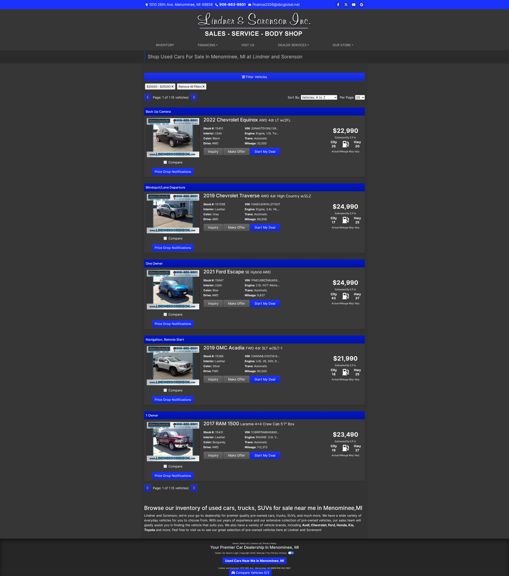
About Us (244, 543)
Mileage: (250, 143)
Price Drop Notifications (173, 172)
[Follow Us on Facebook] (338, 5)
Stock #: (208, 128)
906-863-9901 (232, 4)
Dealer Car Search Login (226, 553)
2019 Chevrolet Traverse (257, 196)
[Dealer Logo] (254, 24)
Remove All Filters (190, 86)
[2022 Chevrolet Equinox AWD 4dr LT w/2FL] (173, 137)
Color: (207, 138)
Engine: (250, 133)
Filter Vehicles (256, 77)
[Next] (193, 97)
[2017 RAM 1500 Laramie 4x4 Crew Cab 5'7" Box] (173, 441)
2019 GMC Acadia (242, 348)
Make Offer (236, 152)
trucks (281, 515)
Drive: (207, 143)
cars (271, 515)
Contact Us (256, 543)
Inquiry (213, 152)
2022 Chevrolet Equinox (247, 120)
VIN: (247, 128)
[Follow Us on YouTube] (354, 5)
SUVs (291, 515)
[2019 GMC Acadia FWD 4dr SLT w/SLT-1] (173, 365)
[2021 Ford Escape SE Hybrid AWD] (173, 289)
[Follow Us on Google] (361, 5)
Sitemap (260, 553)
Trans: (249, 138)
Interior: (208, 133)
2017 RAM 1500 (248, 423)
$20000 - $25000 (159, 86)
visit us (195, 530)
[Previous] (147, 97)
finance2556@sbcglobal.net (276, 4)
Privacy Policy (269, 543)
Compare (175, 162)
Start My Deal (264, 152)
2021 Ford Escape (237, 272)
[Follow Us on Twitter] (346, 5)
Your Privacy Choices (276, 553)
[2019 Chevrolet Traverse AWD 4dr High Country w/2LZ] (173, 213)
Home (235, 543)
